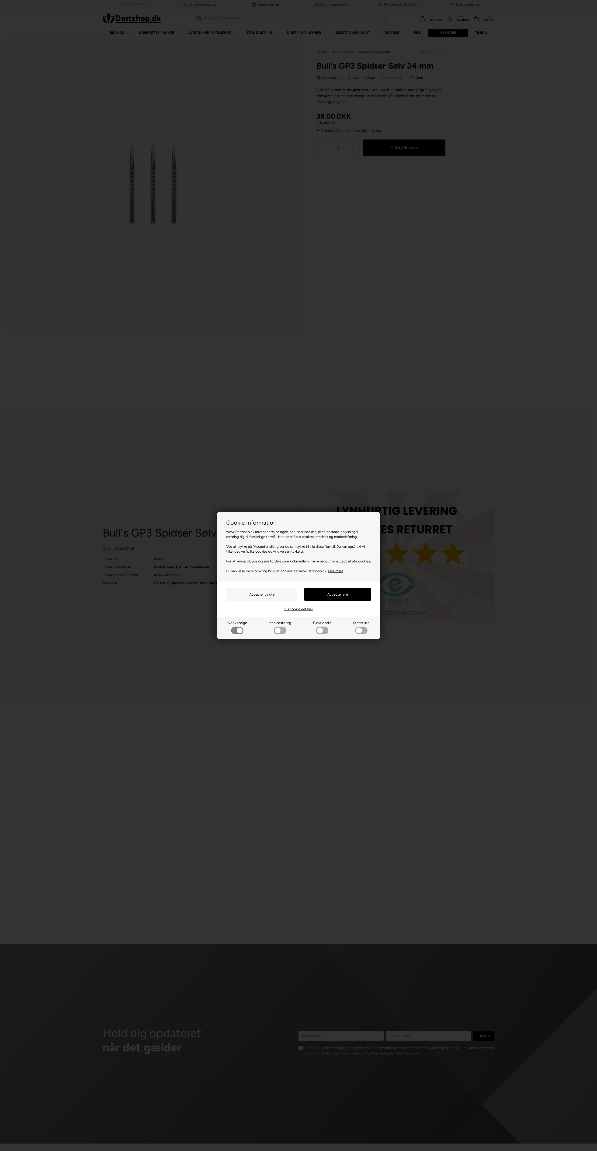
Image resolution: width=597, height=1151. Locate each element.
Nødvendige (237, 623)
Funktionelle (322, 623)
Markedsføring (280, 623)
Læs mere (335, 571)
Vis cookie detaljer (298, 609)
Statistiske (361, 623)
